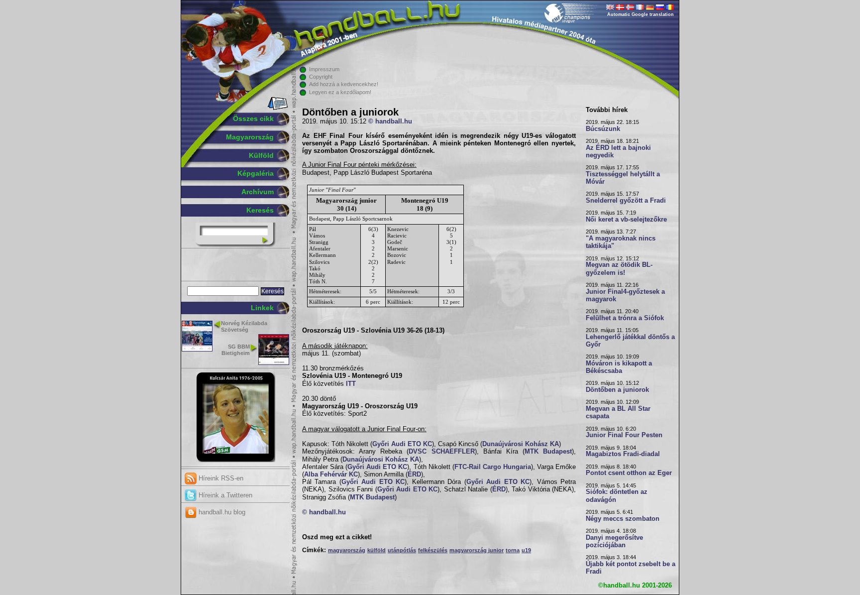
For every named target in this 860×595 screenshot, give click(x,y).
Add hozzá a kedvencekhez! (343, 84)
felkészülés (432, 550)
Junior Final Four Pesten (624, 435)
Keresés (260, 210)
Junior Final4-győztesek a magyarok (625, 295)
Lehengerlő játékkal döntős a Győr (630, 341)
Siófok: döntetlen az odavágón (616, 495)
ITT (351, 383)
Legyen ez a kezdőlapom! (340, 92)
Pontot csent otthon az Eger (629, 473)
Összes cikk (253, 118)
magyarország (346, 550)
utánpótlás (402, 550)
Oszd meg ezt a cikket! (337, 537)
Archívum (257, 192)
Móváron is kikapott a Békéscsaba (619, 367)
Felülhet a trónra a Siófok (625, 318)
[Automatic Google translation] (610, 7)
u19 (526, 550)
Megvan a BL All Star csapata (618, 412)
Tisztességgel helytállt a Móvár (623, 178)
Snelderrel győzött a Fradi (626, 200)
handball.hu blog (221, 512)
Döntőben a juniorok (617, 389)
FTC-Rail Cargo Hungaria (492, 467)
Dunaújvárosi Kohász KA (520, 444)
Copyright (320, 77)
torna (513, 550)
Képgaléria (255, 173)
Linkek (262, 308)
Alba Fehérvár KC (331, 474)
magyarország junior (476, 550)
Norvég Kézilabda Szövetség (244, 326)
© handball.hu (390, 121)
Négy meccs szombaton (622, 518)
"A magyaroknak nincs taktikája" (620, 242)
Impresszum (324, 69)
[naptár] (277, 108)
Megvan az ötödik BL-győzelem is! (619, 268)
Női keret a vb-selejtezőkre (626, 219)
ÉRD (414, 474)
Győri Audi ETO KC (402, 444)
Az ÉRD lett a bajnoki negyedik (618, 151)
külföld (376, 550)
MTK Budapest (548, 451)
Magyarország (250, 137)
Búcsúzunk (603, 128)
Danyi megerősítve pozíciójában (614, 541)
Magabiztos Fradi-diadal (623, 454)
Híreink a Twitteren (224, 495)
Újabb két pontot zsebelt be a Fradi (630, 568)
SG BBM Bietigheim (235, 350)
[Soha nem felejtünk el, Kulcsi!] (235, 460)
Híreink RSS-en (220, 478)
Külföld (261, 155)
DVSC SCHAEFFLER (441, 451)
